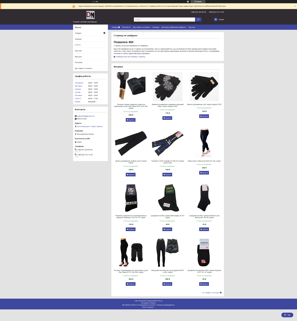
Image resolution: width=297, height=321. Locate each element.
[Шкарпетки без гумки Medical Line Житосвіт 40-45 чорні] (204, 197)
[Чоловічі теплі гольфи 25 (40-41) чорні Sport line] (167, 143)
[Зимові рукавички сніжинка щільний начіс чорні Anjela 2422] (167, 86)
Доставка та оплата (141, 27)
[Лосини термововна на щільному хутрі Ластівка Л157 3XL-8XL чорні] (131, 252)
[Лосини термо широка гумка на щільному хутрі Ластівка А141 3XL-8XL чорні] (131, 86)
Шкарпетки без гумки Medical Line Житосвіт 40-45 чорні (204, 216)
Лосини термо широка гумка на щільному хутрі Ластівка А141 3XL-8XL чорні (131, 106)
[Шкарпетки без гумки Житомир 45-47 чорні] (167, 197)
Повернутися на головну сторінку (130, 56)
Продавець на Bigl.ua (148, 303)
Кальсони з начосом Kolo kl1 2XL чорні (204, 161)
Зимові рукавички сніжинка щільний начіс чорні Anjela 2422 (167, 105)
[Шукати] (198, 19)
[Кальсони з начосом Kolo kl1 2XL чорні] (204, 143)
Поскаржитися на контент (146, 305)
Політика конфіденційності (166, 305)
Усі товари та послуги (211, 293)
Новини (78, 39)
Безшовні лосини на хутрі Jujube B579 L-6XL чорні (167, 271)
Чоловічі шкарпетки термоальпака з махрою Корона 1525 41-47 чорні (131, 216)
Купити (132, 120)
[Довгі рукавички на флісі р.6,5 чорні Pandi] (131, 143)
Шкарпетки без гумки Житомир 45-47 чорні (167, 216)
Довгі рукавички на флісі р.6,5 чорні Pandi (131, 162)
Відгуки (78, 56)
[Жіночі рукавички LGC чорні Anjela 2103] (204, 86)
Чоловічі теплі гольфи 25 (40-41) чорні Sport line (167, 162)
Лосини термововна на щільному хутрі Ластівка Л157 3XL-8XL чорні (131, 271)
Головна (155, 27)
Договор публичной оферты (173, 27)
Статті (78, 45)
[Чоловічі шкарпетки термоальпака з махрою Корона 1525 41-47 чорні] (131, 197)
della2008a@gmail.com (86, 116)
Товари (114, 27)
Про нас (191, 27)
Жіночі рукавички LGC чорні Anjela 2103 (204, 104)
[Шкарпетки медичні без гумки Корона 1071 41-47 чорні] (204, 252)
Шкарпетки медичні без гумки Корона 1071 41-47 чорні (204, 271)
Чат (289, 315)
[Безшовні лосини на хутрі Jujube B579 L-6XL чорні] (167, 252)
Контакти (126, 27)
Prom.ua (159, 301)
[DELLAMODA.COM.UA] (90, 15)
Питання (78, 62)
